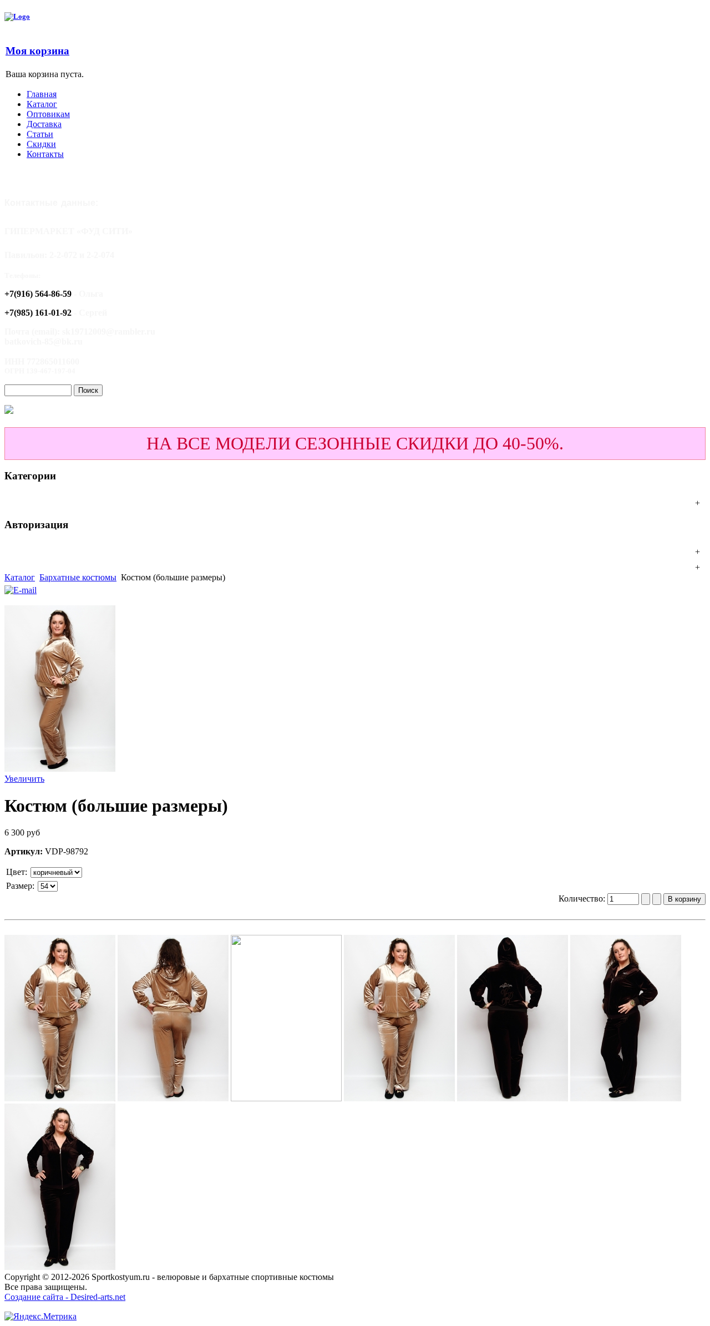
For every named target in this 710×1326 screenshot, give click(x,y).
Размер (19, 885)
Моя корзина (37, 51)
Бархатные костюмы (77, 577)
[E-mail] (20, 587)
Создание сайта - (37, 1297)
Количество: (583, 898)
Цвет (15, 872)
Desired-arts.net (97, 1297)
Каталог (19, 577)
